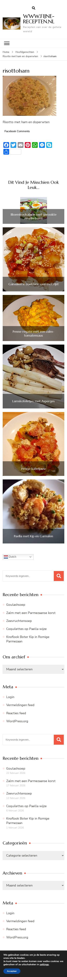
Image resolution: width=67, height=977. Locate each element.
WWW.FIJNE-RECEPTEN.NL (38, 19)
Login (10, 697)
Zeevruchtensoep (19, 621)
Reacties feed (16, 713)
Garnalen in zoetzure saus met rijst (33, 284)
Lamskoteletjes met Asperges (33, 401)
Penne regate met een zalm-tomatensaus (33, 333)
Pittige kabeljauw (33, 469)
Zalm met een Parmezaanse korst (31, 613)
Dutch (12, 556)
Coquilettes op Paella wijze (26, 629)
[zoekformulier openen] (33, 8)
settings (44, 964)
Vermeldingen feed (20, 705)
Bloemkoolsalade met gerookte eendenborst (33, 216)
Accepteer (12, 971)
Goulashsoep (15, 605)
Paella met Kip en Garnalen (33, 536)
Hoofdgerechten (25, 52)
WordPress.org (17, 721)
